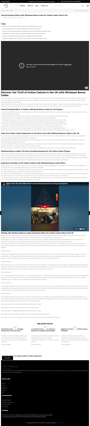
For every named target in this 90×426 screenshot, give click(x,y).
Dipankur (20, 17)
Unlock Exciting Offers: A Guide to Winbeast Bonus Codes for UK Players (21, 28)
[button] (7, 358)
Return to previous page (81, 10)
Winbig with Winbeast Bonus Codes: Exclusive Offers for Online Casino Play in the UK (24, 38)
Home (3, 10)
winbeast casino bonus (19, 310)
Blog (37, 5)
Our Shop (22, 5)
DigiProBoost (59, 422)
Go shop (52, 1)
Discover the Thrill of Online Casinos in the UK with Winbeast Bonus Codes (21, 26)
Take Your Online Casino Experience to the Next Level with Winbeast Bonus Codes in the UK (26, 31)
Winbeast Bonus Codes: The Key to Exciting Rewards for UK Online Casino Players (23, 33)
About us (30, 5)
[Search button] (82, 5)
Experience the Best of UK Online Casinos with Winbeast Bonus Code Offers (22, 36)
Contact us (44, 5)
